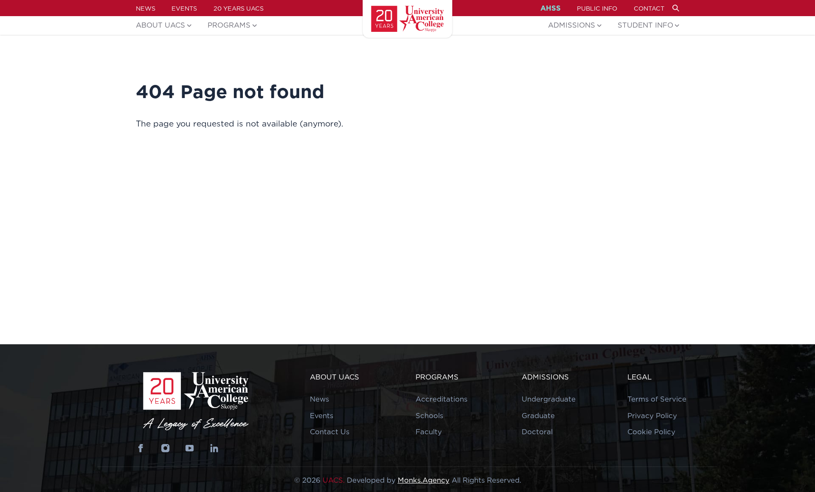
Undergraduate (549, 399)
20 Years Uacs (239, 8)
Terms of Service (656, 399)
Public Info (597, 8)
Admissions (571, 25)
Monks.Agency (424, 480)
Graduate (538, 415)
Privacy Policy (652, 415)
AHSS (550, 8)
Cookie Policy (651, 431)
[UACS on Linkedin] (214, 448)
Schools (429, 415)
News (145, 8)
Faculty (429, 431)
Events (184, 8)
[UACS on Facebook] (141, 448)
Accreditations (441, 399)
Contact (649, 8)
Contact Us (329, 431)
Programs (229, 25)
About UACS (160, 25)
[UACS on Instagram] (165, 448)
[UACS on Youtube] (190, 448)
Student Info (645, 25)
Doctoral (537, 431)
